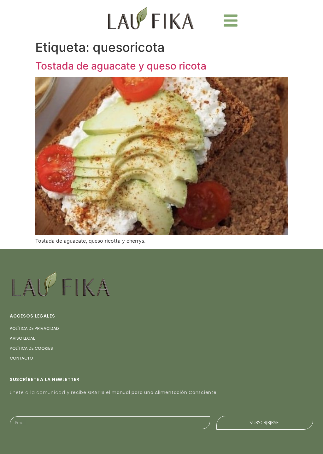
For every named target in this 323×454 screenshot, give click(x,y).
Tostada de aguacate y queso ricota (120, 66)
